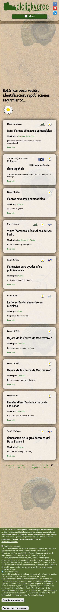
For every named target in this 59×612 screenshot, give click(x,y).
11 (33, 465)
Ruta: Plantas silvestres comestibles (29, 131)
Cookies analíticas (11, 572)
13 (42, 465)
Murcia (20, 204)
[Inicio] (26, 13)
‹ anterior (21, 465)
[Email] (55, 13)
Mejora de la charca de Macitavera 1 (29, 370)
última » (47, 467)
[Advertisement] (29, 56)
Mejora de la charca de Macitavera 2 (29, 338)
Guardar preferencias (13, 600)
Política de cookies (10, 542)
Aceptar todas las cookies (15, 608)
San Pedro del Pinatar (26, 240)
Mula (19, 311)
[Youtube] (55, 8)
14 (47, 465)
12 (37, 465)
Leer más (11, 147)
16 (9, 467)
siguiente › (36, 467)
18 (19, 467)
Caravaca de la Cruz (26, 136)
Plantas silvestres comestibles (26, 199)
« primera (10, 465)
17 (14, 467)
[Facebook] (55, 4)
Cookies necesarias (12, 546)
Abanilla (21, 343)
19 (24, 467)
